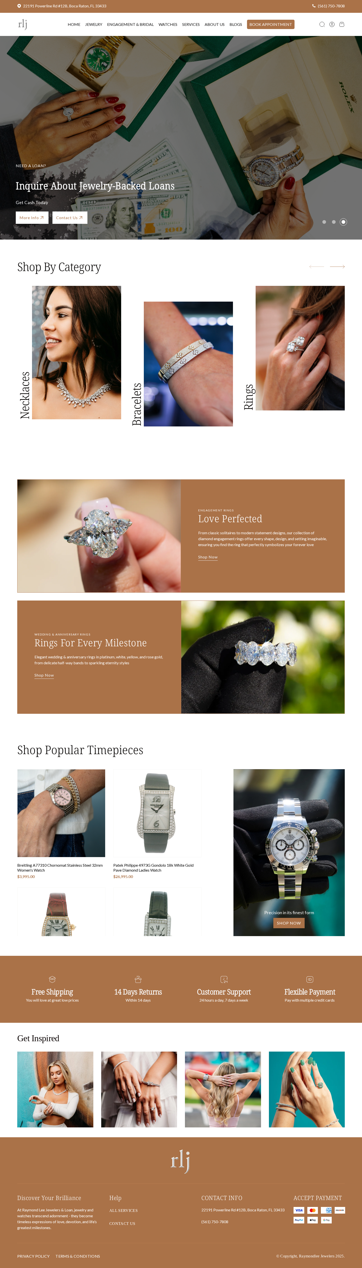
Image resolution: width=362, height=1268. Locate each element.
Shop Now (29, 217)
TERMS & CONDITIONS (77, 1256)
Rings (248, 397)
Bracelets (136, 404)
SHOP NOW (289, 923)
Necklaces (24, 395)
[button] (322, 24)
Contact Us (122, 1223)
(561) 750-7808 (331, 5)
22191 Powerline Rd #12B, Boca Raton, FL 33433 (64, 5)
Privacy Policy (33, 1256)
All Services (123, 1210)
